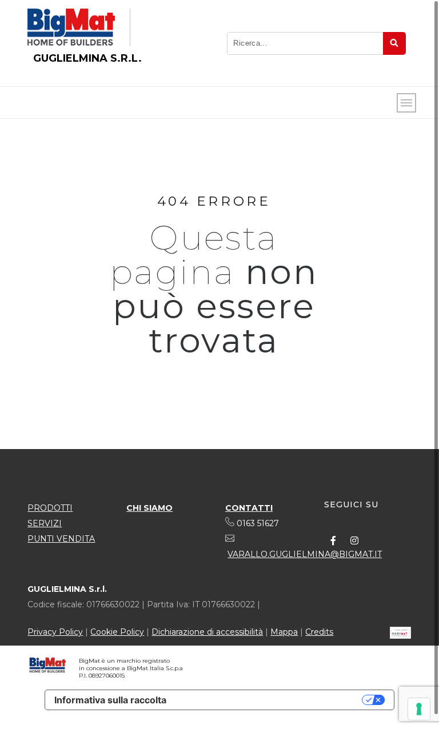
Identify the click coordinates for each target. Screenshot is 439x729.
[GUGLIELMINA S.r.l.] (71, 27)
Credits (319, 632)
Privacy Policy (55, 632)
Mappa (284, 632)
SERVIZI (44, 523)
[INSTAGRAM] (354, 540)
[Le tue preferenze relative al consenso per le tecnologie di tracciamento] (419, 709)
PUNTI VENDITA (61, 539)
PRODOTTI (50, 508)
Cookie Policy (117, 632)
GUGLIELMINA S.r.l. (87, 58)
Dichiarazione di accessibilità (207, 632)
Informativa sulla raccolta (110, 700)
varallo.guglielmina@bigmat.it (305, 554)
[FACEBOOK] (333, 540)
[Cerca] (394, 43)
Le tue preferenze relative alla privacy (269, 700)
